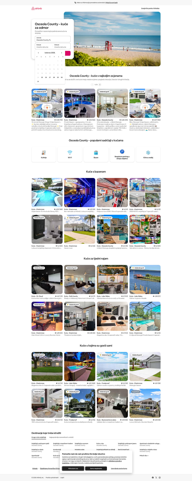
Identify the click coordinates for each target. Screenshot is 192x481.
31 (38, 81)
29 (58, 77)
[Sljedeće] (99, 84)
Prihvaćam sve (73, 468)
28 (54, 77)
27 (50, 77)
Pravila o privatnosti (52, 477)
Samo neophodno (96, 468)
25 (42, 77)
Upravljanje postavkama (119, 468)
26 (46, 77)
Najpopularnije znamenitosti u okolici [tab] (61, 437)
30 (62, 77)
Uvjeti (62, 477)
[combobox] (52, 40)
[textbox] (43, 47)
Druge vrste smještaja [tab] (39, 437)
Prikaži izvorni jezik (112, 3)
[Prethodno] (92, 84)
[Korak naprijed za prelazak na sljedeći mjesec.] (61, 52)
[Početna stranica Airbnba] (37, 8)
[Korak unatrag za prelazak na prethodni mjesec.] (38, 52)
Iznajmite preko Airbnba (150, 8)
